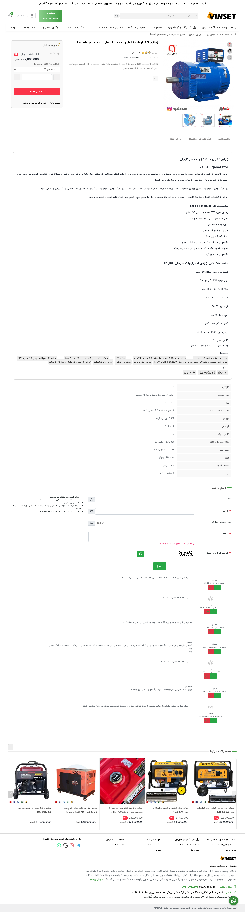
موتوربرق (211, 34)
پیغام (225, 534)
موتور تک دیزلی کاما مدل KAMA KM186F (86, 358)
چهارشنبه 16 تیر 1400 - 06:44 (210, 716)
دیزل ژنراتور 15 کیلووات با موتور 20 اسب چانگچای (160, 358)
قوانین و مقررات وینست (109, 27)
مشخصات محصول (200, 139)
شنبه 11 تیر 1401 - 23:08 (210, 672)
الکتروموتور (190, 372)
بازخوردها (176, 139)
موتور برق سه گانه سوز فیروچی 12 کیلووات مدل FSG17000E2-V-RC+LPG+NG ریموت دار (125, 810)
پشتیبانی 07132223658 (50, 15)
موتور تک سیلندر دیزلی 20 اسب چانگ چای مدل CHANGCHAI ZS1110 (190, 362)
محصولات (157, 27)
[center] (117, 16)
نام (229, 499)
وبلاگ (158, 850)
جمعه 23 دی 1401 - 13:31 (214, 628)
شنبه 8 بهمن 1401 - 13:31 (210, 608)
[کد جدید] (140, 554)
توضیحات (224, 139)
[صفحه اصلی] (235, 34)
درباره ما (14, 27)
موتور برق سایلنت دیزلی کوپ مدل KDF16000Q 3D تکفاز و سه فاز (80, 810)
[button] (234, 794)
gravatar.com (35, 505)
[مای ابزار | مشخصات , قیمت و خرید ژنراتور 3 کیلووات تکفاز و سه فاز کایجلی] (122, 858)
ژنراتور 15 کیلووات (103, 362)
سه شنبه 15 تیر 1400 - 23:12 (214, 692)
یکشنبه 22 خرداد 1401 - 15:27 (214, 647)
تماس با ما (30, 27)
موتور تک (121, 358)
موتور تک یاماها (142, 362)
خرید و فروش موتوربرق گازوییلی (210, 358)
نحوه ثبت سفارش (115, 839)
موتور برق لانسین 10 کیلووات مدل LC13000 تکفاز (34, 810)
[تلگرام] (78, 846)
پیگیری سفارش (50, 27)
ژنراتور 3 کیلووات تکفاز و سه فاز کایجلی (70, 362)
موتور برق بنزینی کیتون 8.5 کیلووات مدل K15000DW (215, 810)
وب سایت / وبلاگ (221, 522)
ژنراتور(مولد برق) (207, 372)
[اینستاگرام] (72, 846)
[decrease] (57, 77)
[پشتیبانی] (65, 846)
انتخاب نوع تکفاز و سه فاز (47, 64)
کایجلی (149, 57)
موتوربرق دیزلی (123, 362)
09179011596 (190, 887)
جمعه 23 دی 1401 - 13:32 (214, 583)
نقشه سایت (118, 844)
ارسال (160, 566)
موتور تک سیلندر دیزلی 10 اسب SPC (37, 358)
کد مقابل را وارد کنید (217, 553)
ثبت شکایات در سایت (77, 27)
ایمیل (225, 510)
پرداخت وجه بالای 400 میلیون (219, 27)
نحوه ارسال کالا (136, 27)
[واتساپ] (59, 846)
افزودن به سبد (35, 91)
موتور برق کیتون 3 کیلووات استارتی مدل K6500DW (170, 810)
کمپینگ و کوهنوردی (180, 27)
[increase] (17, 77)
